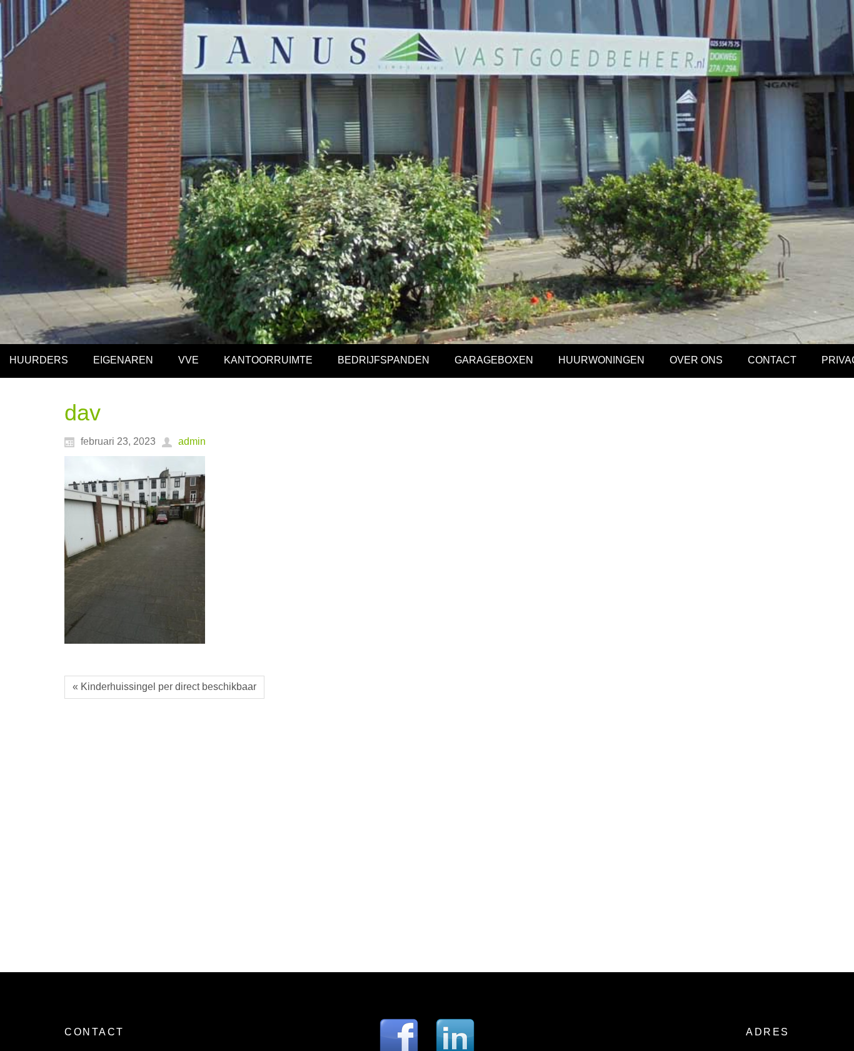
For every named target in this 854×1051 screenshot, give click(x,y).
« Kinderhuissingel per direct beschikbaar (164, 686)
